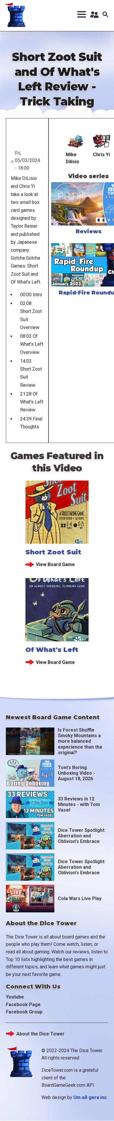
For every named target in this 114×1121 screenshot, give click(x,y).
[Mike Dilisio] (75, 141)
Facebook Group (24, 1012)
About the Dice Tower (40, 1034)
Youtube (15, 997)
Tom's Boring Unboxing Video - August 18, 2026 (76, 773)
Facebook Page (23, 1004)
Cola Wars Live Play (79, 898)
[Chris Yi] (101, 141)
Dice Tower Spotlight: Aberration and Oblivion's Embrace (82, 835)
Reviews (88, 231)
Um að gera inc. (90, 1097)
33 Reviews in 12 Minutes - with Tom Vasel (79, 804)
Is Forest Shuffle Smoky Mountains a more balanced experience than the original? (80, 741)
